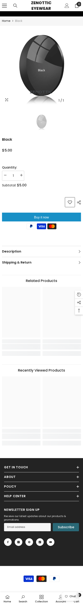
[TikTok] (40, 542)
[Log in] (67, 5)
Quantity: (9, 167)
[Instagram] (18, 542)
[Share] (78, 202)
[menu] (4, 5)
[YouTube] (50, 542)
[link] (2, 13)
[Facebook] (8, 542)
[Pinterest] (29, 542)
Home (6, 21)
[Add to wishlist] (70, 202)
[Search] (15, 5)
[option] (41, 65)
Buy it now (41, 217)
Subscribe (66, 527)
